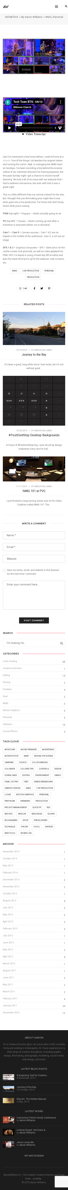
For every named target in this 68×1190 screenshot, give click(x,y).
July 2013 (8, 907)
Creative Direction (12, 668)
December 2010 (11, 1012)
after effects (11, 756)
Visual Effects (10, 731)
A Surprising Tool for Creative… (32, 1075)
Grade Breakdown (43, 782)
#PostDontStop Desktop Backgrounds (34, 435)
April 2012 (8, 956)
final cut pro (11, 782)
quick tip (36, 807)
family (58, 775)
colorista (10, 769)
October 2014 (10, 858)
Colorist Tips (26, 769)
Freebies (7, 689)
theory (24, 827)
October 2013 (10, 893)
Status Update (40, 820)
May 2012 (8, 949)
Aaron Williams (33, 17)
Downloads (11, 775)
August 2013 (9, 900)
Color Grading (10, 661)
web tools (10, 833)
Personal (58, 17)
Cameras (9, 762)
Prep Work (10, 801)
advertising (48, 750)
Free (26, 782)
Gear (5, 696)
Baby (26, 756)
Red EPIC (9, 814)
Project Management (16, 807)
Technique (10, 827)
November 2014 (11, 851)
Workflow (26, 833)
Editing (6, 675)
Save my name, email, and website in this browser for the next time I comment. (33, 572)
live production (30, 271)
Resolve (22, 814)
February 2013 (10, 928)
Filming (6, 682)
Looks (8, 795)
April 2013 (8, 921)
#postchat (10, 750)
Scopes (51, 814)
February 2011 (10, 998)
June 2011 (8, 977)
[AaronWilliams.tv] (6, 6)
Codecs (22, 762)
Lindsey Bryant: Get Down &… (32, 1130)
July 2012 (8, 935)
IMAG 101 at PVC (34, 491)
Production (33, 277)
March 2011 (9, 991)
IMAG (49, 17)
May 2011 (8, 984)
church (6, 160)
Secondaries (11, 820)
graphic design (12, 788)
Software (7, 724)
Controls (44, 769)
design (57, 769)
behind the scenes (43, 756)
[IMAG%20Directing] (34, 288)
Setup (25, 820)
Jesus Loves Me (25, 1142)
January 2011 (10, 1005)
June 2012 (8, 942)
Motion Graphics (11, 710)
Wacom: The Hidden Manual (31, 1099)
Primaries (25, 801)
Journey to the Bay (34, 354)
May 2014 (8, 865)
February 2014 (10, 872)
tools (36, 827)
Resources (37, 814)
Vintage (49, 827)
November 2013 (11, 886)
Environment (42, 775)
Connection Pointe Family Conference (36, 1117)
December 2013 (11, 879)
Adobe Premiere (29, 750)
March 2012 (9, 963)
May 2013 (8, 914)
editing (26, 775)
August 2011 (9, 970)
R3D (48, 807)
